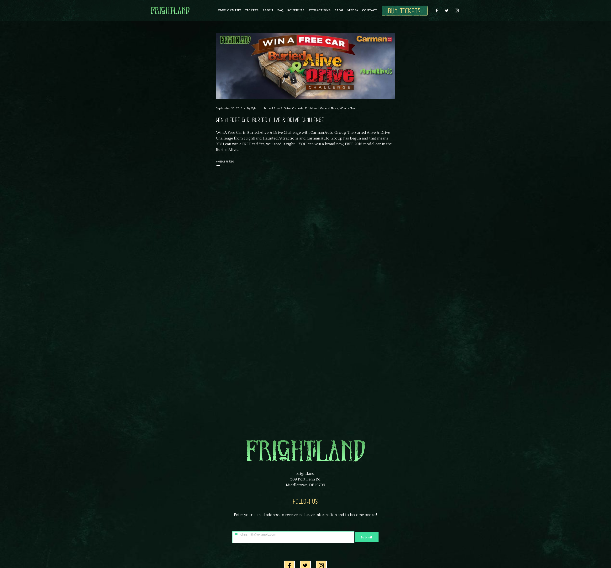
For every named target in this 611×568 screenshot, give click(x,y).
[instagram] (457, 10)
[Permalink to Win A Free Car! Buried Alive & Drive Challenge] (305, 66)
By (251, 108)
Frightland (312, 108)
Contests (298, 108)
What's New (348, 108)
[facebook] (437, 10)
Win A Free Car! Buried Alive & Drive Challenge (270, 120)
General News (329, 108)
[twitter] (447, 10)
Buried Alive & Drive (277, 108)
